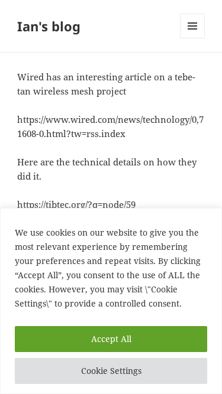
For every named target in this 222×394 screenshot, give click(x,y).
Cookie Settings (111, 370)
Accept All (111, 338)
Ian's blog (49, 26)
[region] (111, 301)
